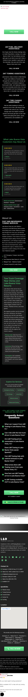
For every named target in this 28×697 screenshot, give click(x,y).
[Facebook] (2, 557)
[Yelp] (9, 557)
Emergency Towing (9, 390)
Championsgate (18, 200)
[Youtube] (16, 557)
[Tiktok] (19, 557)
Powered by (3, 675)
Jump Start (19, 394)
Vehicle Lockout (14, 398)
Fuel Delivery (20, 390)
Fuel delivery (17, 206)
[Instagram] (23, 557)
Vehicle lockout (10, 208)
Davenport (6, 202)
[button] (25, 7)
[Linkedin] (2, 560)
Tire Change (9, 394)
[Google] (5, 557)
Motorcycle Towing (14, 402)
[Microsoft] (12, 557)
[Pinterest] (5, 560)
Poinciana (12, 202)
